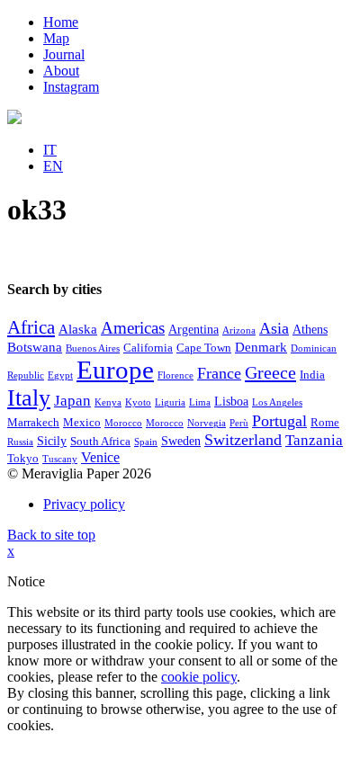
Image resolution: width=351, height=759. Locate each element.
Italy (28, 398)
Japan (72, 400)
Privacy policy (84, 504)
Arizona (239, 330)
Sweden (181, 441)
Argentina (193, 329)
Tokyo (23, 458)
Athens (310, 329)
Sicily (52, 441)
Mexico (82, 422)
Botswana (34, 347)
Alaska (77, 329)
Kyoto (138, 402)
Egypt (60, 375)
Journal (64, 54)
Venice (100, 457)
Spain (146, 442)
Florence (176, 375)
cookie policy (199, 676)
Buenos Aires (93, 348)
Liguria (170, 402)
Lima (200, 402)
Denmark (261, 347)
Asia (274, 328)
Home (60, 22)
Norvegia (206, 423)
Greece (270, 372)
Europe (115, 369)
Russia (20, 442)
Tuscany (59, 459)
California (148, 348)
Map (56, 38)
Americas (133, 327)
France (219, 373)
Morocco (123, 423)
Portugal (279, 421)
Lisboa (231, 401)
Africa (31, 327)
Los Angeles (277, 402)
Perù (239, 423)
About (61, 70)
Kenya (108, 402)
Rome (324, 422)
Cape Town (203, 348)
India (312, 375)
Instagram (71, 86)
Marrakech (33, 422)
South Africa (100, 441)
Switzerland (243, 440)
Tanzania (314, 440)
